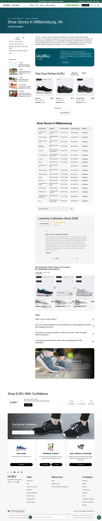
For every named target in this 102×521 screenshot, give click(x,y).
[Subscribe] (32, 432)
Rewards (84, 493)
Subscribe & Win (50, 5)
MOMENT (58, 301)
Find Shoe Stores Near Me (16, 44)
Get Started (73, 372)
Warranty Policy (31, 502)
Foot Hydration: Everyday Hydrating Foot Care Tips (25, 87)
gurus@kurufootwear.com (87, 511)
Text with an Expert (32, 486)
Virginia (27, 18)
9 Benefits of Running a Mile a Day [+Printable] (24, 65)
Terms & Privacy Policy (20, 511)
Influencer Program (87, 502)
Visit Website (85, 132)
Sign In (56, 464)
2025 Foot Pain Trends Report (60, 486)
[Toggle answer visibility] (93, 319)
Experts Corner (56, 483)
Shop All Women (64, 112)
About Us (85, 480)
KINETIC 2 (59, 98)
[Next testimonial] (76, 258)
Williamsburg (34, 18)
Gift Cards (29, 489)
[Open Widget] (99, 517)
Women (32, 5)
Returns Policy (31, 496)
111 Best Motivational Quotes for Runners (24, 80)
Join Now (28, 405)
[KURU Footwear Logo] (11, 5)
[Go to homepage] (12, 476)
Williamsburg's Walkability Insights (18, 50)
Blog (53, 480)
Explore (42, 5)
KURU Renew (86, 489)
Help (97, 1)
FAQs (10, 53)
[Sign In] (94, 5)
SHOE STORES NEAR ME (18, 18)
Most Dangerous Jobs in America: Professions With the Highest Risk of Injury (25, 95)
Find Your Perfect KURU (15, 41)
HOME (9, 18)
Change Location (15, 26)
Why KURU (65, 62)
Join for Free (45, 464)
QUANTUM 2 (80, 98)
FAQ (94, 1)
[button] (92, 5)
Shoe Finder (85, 5)
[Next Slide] (3, 1)
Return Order (89, 1)
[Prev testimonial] (52, 258)
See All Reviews (44, 223)
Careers (84, 483)
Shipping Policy (74, 42)
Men (37, 5)
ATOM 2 (37, 98)
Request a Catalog (31, 493)
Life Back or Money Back (72, 5)
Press (83, 496)
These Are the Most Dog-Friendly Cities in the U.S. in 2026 (25, 73)
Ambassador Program (88, 499)
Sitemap (84, 505)
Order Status (82, 1)
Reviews (84, 486)
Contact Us (30, 480)
